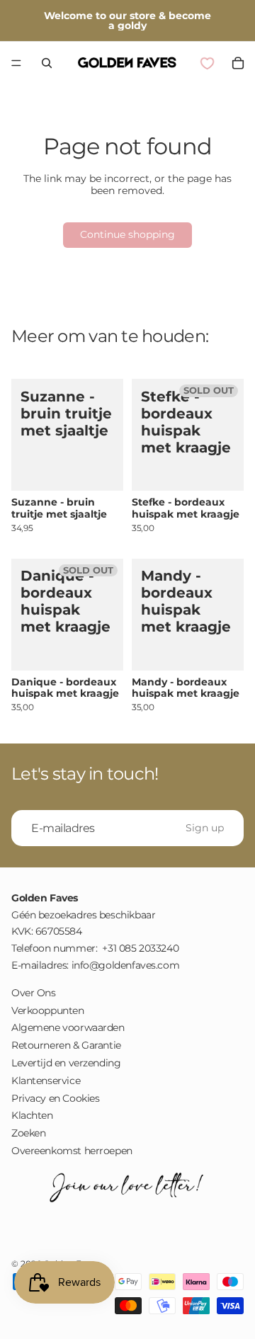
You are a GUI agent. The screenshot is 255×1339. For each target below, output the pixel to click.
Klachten (32, 1116)
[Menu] (16, 63)
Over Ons (33, 992)
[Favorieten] (206, 63)
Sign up (205, 827)
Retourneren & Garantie (66, 1045)
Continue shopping (127, 234)
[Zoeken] (46, 63)
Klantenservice (45, 1080)
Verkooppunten (47, 1010)
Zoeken (28, 1133)
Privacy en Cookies (55, 1098)
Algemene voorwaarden (68, 1028)
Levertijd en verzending (65, 1062)
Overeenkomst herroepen (71, 1150)
